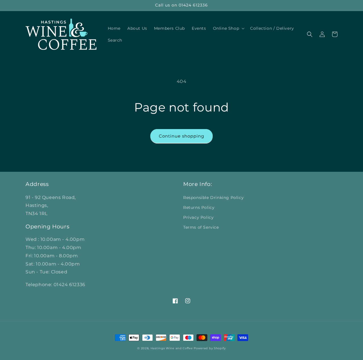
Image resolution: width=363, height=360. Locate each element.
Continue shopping (181, 136)
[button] (228, 28)
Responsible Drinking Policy (213, 197)
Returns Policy (198, 207)
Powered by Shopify (210, 348)
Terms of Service (201, 227)
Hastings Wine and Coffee (172, 348)
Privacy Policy (198, 217)
